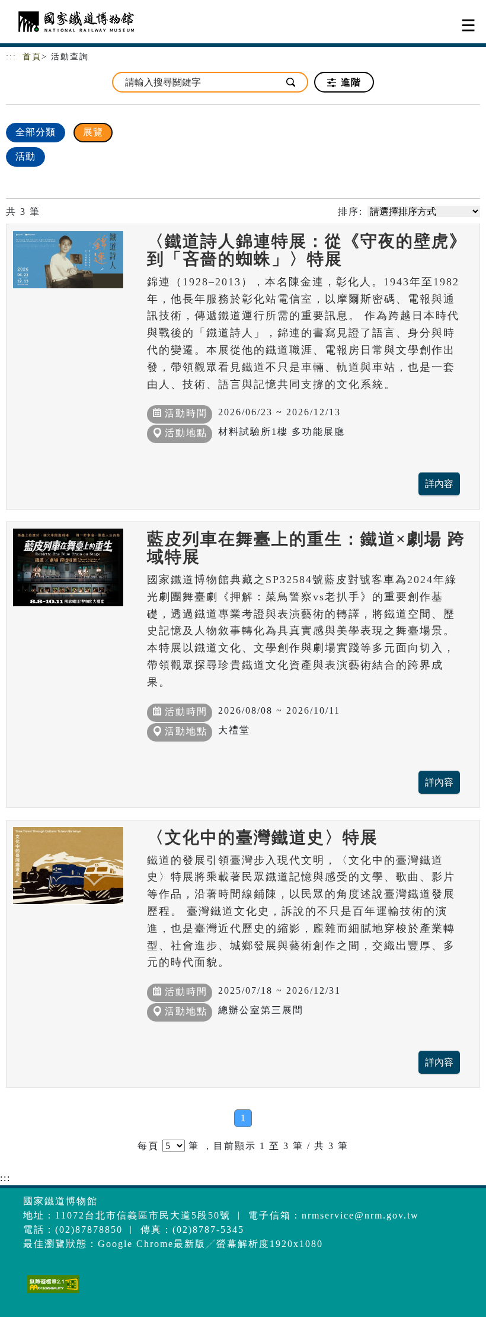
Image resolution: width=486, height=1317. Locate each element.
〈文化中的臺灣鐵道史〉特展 (262, 837)
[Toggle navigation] (468, 25)
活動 (25, 156)
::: (11, 56)
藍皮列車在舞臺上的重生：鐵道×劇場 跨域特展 (306, 548)
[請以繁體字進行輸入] (291, 82)
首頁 (32, 56)
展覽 (93, 132)
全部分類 (35, 132)
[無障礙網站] (51, 1293)
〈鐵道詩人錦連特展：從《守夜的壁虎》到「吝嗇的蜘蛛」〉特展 (307, 250)
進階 (349, 82)
